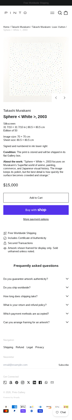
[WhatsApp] (46, 382)
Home (6, 27)
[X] (28, 382)
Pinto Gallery (18, 392)
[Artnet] (11, 382)
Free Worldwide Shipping (36, 3)
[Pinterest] (16, 382)
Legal (30, 347)
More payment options (36, 219)
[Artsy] (5, 382)
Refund (20, 347)
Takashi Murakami (20, 27)
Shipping (8, 347)
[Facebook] (40, 382)
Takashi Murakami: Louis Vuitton (48, 27)
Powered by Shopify (11, 397)
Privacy (39, 347)
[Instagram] (22, 382)
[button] (60, 13)
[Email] (52, 382)
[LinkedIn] (34, 382)
